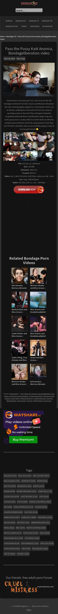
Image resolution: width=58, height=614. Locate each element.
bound (9, 491)
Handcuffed (12, 517)
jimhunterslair (40, 522)
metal (9, 528)
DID (8, 507)
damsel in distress (40, 502)
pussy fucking (21, 401)
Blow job (27, 394)
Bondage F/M (47, 21)
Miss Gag (21, 58)
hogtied (23, 522)
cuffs (22, 502)
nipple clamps (13, 533)
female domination (36, 396)
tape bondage (30, 543)
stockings (32, 538)
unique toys (47, 401)
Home (2, 36)
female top (47, 396)
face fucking (13, 396)
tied (26, 548)
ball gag (24, 475)
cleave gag (11, 496)
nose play (49, 398)
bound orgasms (26, 491)
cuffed (9, 502)
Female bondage (23, 507)
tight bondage (38, 401)
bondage (34, 394)
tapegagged (12, 548)
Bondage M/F (21, 21)
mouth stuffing (36, 528)
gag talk (30, 512)
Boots (38, 486)
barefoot (29, 481)
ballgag (10, 475)
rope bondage (13, 538)
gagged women (13, 512)
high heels (45, 517)
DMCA (29, 610)
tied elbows (40, 548)
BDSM (42, 481)
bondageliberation (44, 394)
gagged (41, 507)
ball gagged (41, 475)
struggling (11, 543)
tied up (9, 554)
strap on (30, 401)
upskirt (23, 554)
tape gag (46, 543)
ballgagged (12, 481)
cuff (44, 496)
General (9, 21)
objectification (11, 401)
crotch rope (29, 496)
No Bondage (47, 26)
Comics (24, 26)
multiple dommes (39, 398)
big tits (10, 486)
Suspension (34, 26)
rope (45, 533)
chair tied (45, 491)
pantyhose (30, 533)
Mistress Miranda (27, 398)
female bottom (23, 396)
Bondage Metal (12, 26)
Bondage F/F (34, 21)
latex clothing (15, 398)
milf (20, 528)
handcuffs (28, 517)
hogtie (9, 522)
